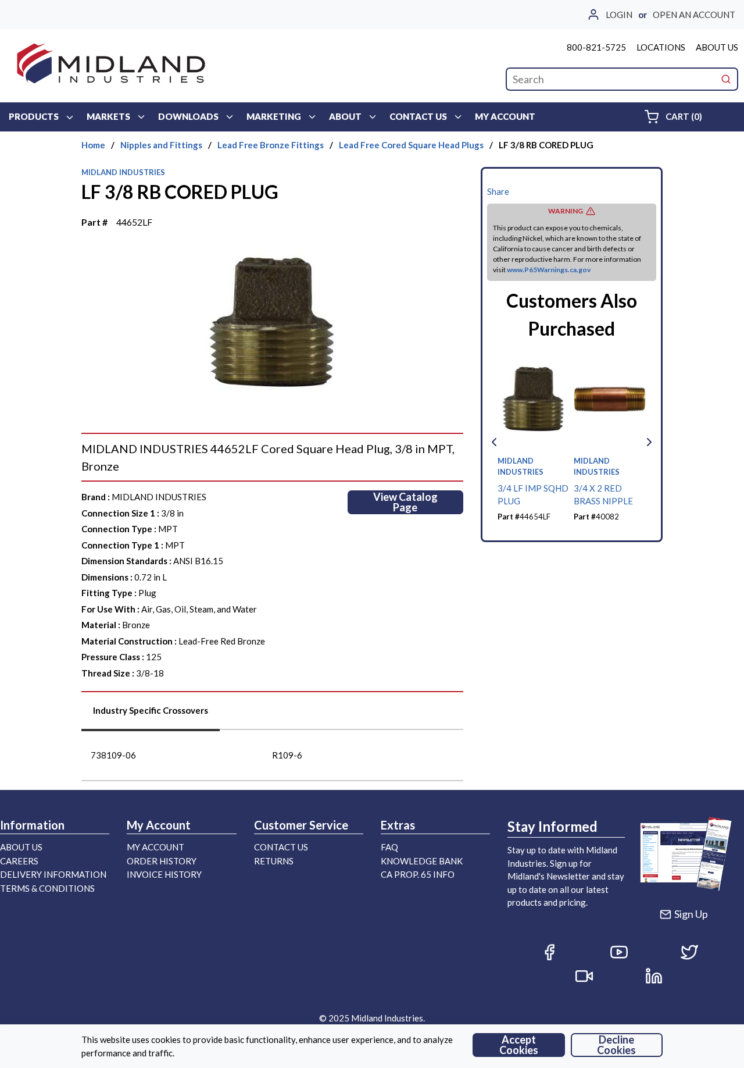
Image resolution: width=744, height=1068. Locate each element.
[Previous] (494, 442)
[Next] (649, 442)
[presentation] (150, 714)
